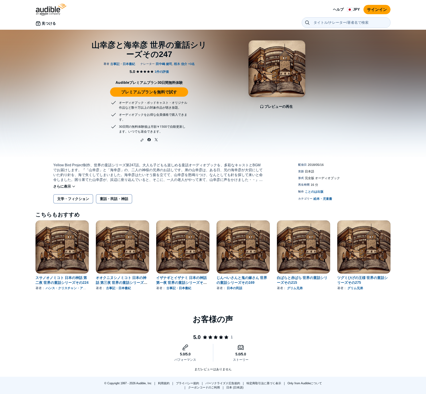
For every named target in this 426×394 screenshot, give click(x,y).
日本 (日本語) (234, 387)
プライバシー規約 (188, 383)
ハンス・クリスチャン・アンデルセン (72, 288)
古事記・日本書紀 (118, 288)
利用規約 (164, 383)
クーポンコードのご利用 (204, 387)
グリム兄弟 (295, 288)
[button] (142, 140)
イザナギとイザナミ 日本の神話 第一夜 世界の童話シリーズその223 (181, 282)
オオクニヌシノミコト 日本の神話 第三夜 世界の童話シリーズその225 (121, 282)
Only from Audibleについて (305, 383)
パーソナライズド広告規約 (223, 383)
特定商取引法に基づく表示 (264, 383)
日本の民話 (234, 288)
